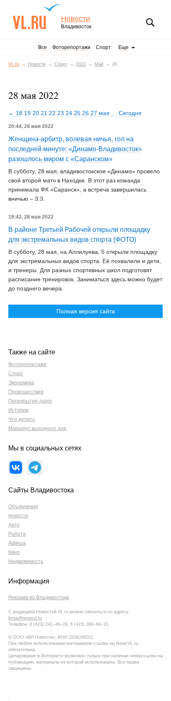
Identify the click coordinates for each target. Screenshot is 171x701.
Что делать (21, 419)
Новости (75, 19)
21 (44, 113)
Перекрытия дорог (30, 401)
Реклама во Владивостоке (38, 597)
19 (27, 113)
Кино (14, 552)
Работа (17, 534)
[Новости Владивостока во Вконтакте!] (15, 467)
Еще (123, 47)
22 (52, 113)
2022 (81, 63)
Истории (18, 410)
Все (42, 47)
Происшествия (26, 392)
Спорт (103, 47)
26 (85, 113)
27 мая (100, 113)
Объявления (23, 506)
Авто (14, 525)
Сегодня (130, 113)
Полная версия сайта (85, 311)
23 (60, 113)
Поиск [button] (150, 22)
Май (99, 63)
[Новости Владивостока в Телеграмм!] (34, 467)
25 (77, 113)
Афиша (17, 543)
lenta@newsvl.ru (25, 617)
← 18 (15, 113)
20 (35, 113)
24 (69, 113)
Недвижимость (25, 561)
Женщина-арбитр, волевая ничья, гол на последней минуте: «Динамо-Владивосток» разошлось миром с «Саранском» (75, 148)
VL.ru (36, 16)
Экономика (21, 383)
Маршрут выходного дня (37, 428)
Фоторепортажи (71, 47)
